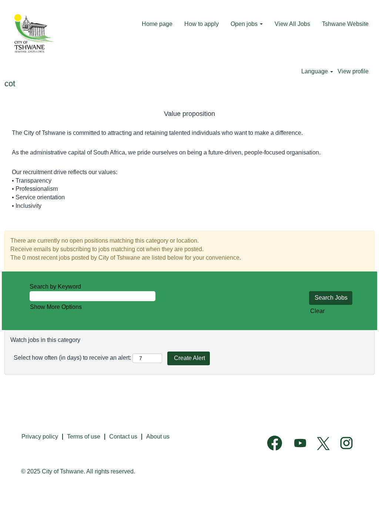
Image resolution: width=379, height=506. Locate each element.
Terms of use (83, 436)
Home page (157, 24)
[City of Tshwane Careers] (33, 33)
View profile (353, 71)
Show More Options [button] (56, 307)
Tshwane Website (345, 24)
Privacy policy (39, 436)
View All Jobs (292, 24)
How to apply (201, 24)
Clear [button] (317, 311)
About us (158, 436)
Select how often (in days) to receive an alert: (72, 357)
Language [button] (315, 71)
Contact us (123, 436)
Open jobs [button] (245, 24)
